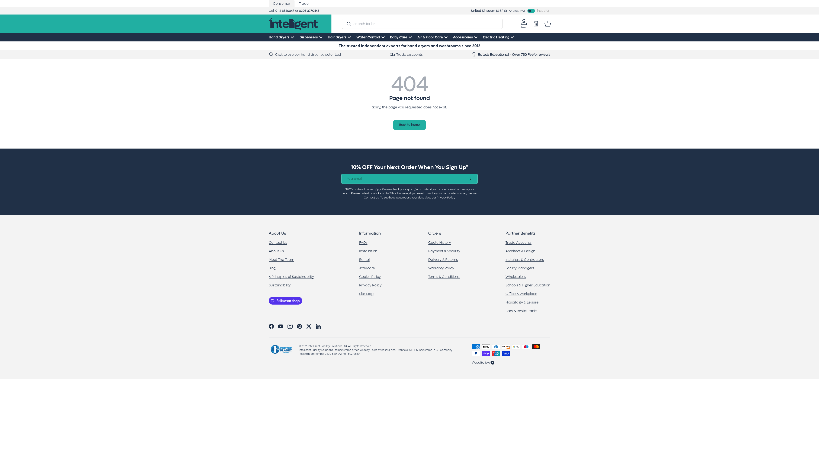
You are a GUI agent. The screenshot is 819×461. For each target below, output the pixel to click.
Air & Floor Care (430, 37)
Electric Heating (496, 37)
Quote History (439, 242)
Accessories (463, 37)
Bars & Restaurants (521, 311)
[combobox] (422, 24)
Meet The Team (281, 259)
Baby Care (398, 37)
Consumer (281, 3)
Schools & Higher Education (527, 285)
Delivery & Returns (443, 259)
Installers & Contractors (524, 259)
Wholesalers (515, 276)
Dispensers (308, 37)
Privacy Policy (370, 285)
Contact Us (278, 242)
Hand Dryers (279, 37)
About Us (276, 251)
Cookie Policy (370, 276)
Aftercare (367, 268)
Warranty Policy (441, 268)
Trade (304, 3)
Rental (364, 259)
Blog (272, 268)
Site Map (366, 294)
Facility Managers (519, 268)
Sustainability (280, 285)
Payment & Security (444, 251)
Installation (368, 251)
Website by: (483, 362)
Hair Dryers (337, 37)
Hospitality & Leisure (522, 302)
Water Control (368, 37)
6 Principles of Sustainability (291, 276)
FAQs (363, 242)
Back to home (409, 125)
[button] (547, 23)
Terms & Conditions (444, 276)
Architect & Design (520, 251)
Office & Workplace (521, 294)
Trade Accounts (518, 242)
